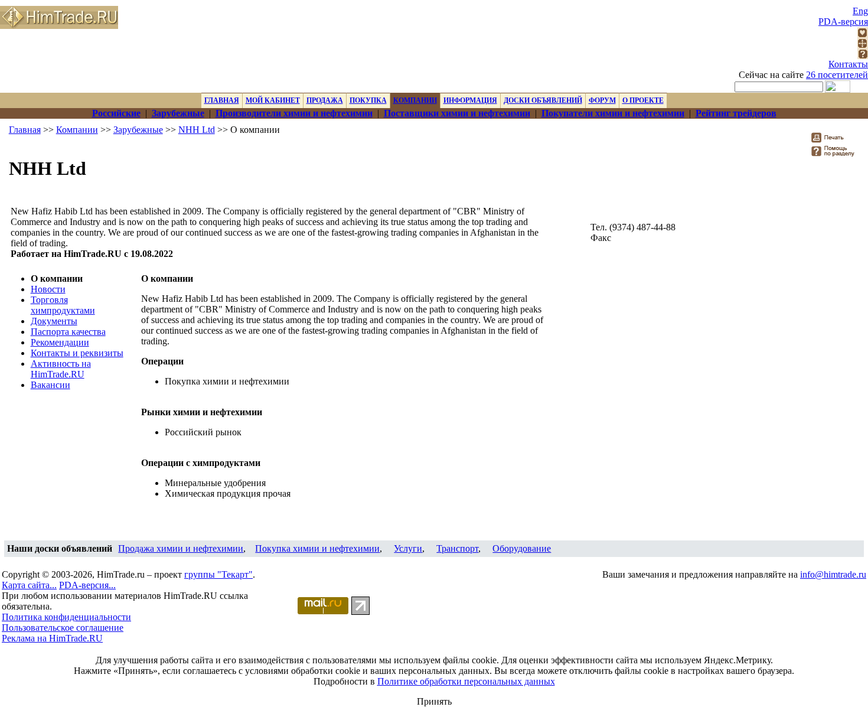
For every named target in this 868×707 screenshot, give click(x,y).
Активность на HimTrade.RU (61, 369)
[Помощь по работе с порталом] (862, 56)
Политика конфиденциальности (66, 617)
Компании (77, 130)
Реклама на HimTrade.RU (52, 638)
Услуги (408, 548)
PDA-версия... (87, 585)
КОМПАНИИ (415, 100)
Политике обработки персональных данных (466, 681)
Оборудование (521, 548)
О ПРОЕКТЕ (643, 100)
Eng (860, 11)
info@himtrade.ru (833, 574)
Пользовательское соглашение (62, 628)
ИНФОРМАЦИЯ (470, 100)
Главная (25, 130)
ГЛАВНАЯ (221, 100)
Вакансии (50, 385)
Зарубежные (138, 130)
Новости (48, 289)
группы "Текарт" (218, 574)
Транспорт (457, 548)
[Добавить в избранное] (862, 35)
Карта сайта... (29, 585)
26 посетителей (837, 75)
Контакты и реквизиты (77, 353)
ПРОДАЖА (324, 100)
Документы (54, 321)
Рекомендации (60, 342)
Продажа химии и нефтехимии (180, 548)
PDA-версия (843, 22)
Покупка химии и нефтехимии (317, 548)
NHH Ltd (196, 130)
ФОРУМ (602, 100)
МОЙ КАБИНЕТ (273, 100)
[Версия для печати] (835, 141)
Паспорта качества (68, 332)
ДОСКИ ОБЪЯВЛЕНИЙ (543, 100)
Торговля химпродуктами (63, 305)
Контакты (848, 64)
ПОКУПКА (368, 100)
